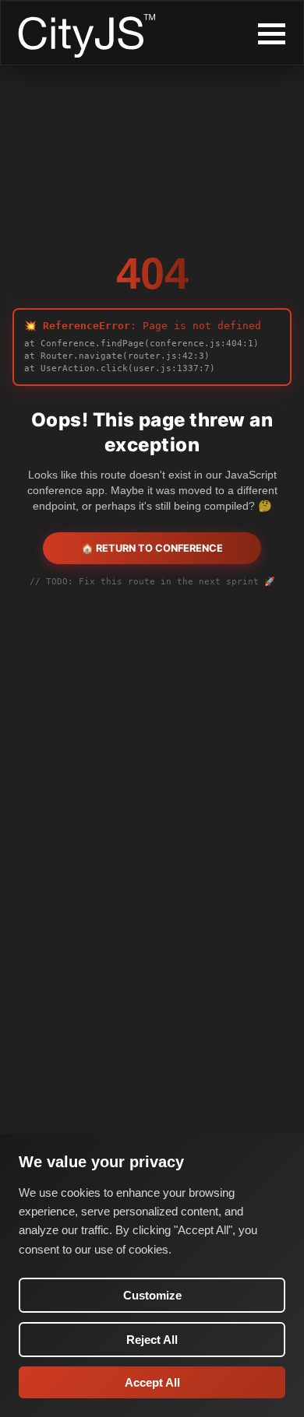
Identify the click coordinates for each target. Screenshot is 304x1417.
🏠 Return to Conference (152, 548)
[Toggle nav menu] (271, 34)
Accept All (152, 1382)
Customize (152, 1295)
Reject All (152, 1339)
